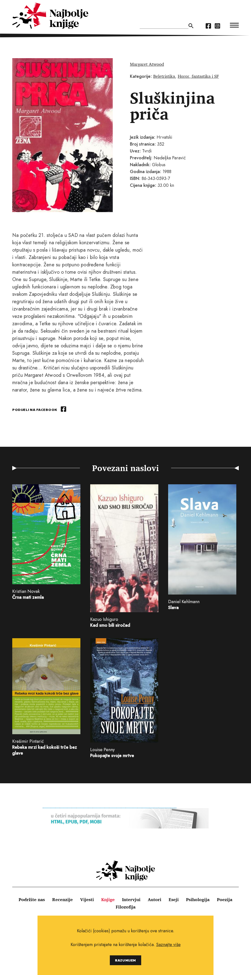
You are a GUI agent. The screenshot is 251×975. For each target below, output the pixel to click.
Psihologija (198, 899)
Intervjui (131, 899)
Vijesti (87, 899)
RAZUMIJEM (125, 960)
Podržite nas (32, 899)
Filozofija (126, 906)
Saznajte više (168, 944)
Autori (154, 899)
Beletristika (164, 76)
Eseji (174, 899)
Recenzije (62, 899)
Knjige (108, 899)
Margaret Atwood (147, 64)
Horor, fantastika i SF (198, 76)
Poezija (224, 899)
